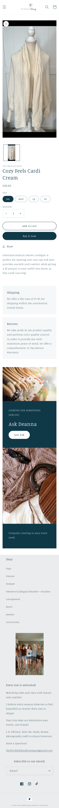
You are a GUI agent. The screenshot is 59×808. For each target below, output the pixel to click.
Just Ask (19, 434)
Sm (8, 198)
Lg (34, 198)
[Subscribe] (49, 771)
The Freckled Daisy (24, 805)
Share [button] (10, 246)
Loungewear (13, 599)
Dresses (10, 576)
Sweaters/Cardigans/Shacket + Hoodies (28, 591)
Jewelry (10, 614)
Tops (8, 568)
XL (45, 198)
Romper (10, 583)
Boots (9, 606)
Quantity (7, 206)
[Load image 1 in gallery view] (11, 153)
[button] (4, 7)
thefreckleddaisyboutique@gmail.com (29, 750)
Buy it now (29, 236)
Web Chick (44, 805)
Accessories (13, 622)
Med (21, 198)
